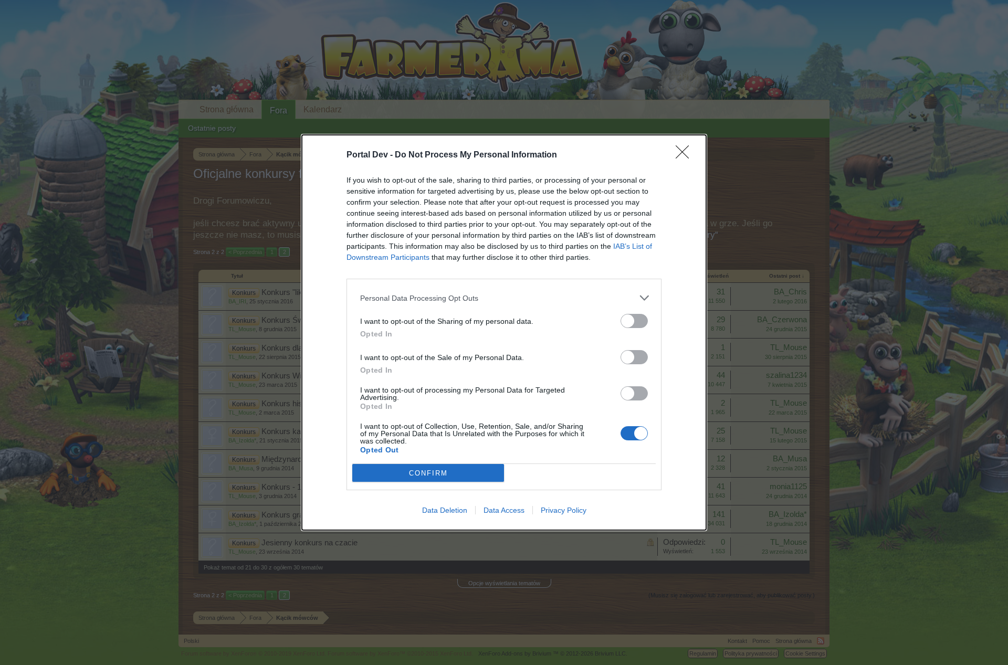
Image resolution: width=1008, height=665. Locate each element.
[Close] (686, 155)
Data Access (504, 510)
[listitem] (504, 297)
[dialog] (504, 332)
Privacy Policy (563, 510)
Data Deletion (444, 510)
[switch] (634, 321)
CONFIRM (428, 473)
